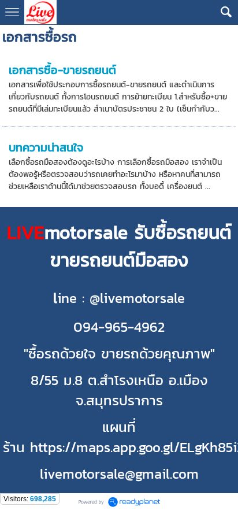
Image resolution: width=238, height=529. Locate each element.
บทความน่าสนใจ (46, 147)
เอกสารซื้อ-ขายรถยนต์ (62, 70)
